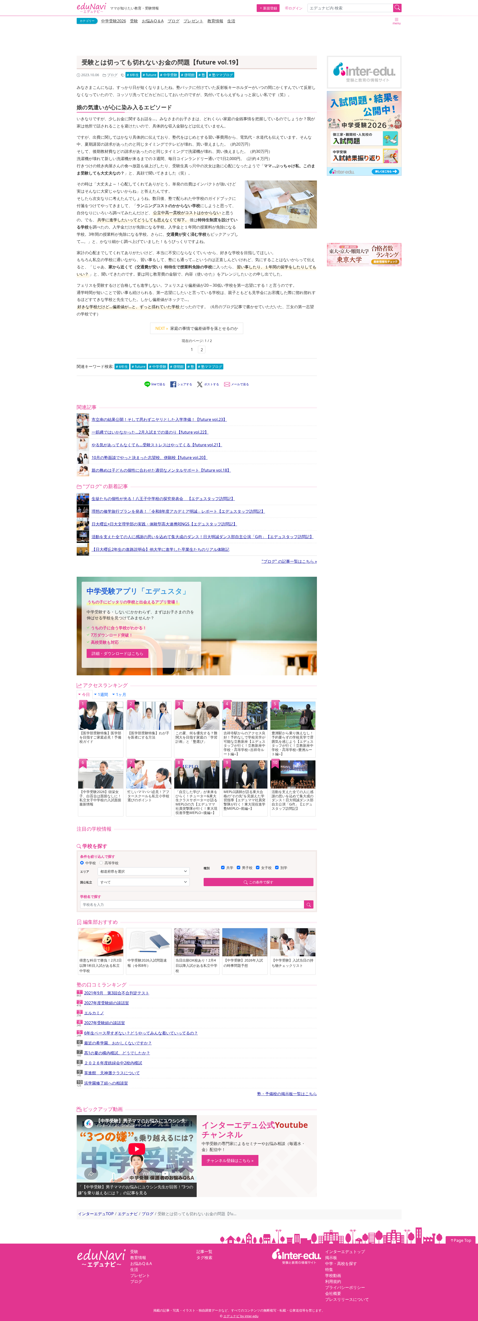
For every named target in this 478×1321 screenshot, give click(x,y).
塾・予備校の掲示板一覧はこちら (287, 1093)
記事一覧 (204, 1251)
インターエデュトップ (345, 1251)
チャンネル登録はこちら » (230, 1160)
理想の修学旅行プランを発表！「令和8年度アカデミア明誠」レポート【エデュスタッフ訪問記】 (178, 511)
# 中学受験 (168, 74)
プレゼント (193, 21)
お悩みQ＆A (153, 21)
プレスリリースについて (347, 1299)
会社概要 (333, 1293)
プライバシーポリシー (345, 1287)
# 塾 (201, 74)
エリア (84, 871)
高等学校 (112, 863)
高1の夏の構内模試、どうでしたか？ (113, 1053)
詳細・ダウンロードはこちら (117, 653)
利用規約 (333, 1281)
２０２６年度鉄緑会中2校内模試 (109, 1063)
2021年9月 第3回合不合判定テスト (113, 993)
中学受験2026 (113, 21)
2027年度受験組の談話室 (103, 1003)
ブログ (173, 21)
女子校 (266, 867)
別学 (283, 867)
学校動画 (333, 1275)
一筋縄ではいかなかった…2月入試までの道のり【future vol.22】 (150, 432)
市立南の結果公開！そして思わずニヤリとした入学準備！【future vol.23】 (159, 419)
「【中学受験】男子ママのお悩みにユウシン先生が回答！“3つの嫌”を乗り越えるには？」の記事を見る (135, 1190)
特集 (329, 1269)
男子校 (247, 867)
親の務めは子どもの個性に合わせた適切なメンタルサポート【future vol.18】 (161, 470)
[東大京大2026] (364, 254)
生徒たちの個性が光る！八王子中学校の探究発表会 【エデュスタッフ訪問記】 (163, 498)
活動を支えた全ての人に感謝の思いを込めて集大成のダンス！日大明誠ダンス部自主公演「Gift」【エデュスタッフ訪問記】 (203, 536)
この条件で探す (261, 882)
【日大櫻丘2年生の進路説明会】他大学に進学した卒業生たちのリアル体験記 (160, 549)
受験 (134, 21)
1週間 (103, 694)
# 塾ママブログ (221, 74)
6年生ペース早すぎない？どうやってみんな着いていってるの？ (137, 1033)
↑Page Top (460, 1240)
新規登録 (270, 8)
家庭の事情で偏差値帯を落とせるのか (196, 328)
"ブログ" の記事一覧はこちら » (289, 561)
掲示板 (331, 1257)
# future (149, 74)
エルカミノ (90, 1013)
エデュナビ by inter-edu (240, 1316)
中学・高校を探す (341, 1263)
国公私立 (86, 882)
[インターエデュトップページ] (296, 1256)
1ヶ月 (121, 694)
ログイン (295, 8)
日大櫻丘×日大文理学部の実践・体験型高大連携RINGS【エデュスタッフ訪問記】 (164, 524)
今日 (86, 694)
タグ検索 (204, 1257)
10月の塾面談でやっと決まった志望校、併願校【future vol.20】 (150, 457)
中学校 (90, 863)
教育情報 (215, 21)
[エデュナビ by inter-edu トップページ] (92, 7)
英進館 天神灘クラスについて (108, 1073)
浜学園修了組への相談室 (102, 1083)
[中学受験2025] (364, 133)
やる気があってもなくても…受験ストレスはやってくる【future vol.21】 (157, 445)
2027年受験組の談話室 (101, 1023)
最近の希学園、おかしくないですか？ (114, 1043)
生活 (231, 21)
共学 (229, 867)
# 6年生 (133, 74)
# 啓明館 (188, 74)
